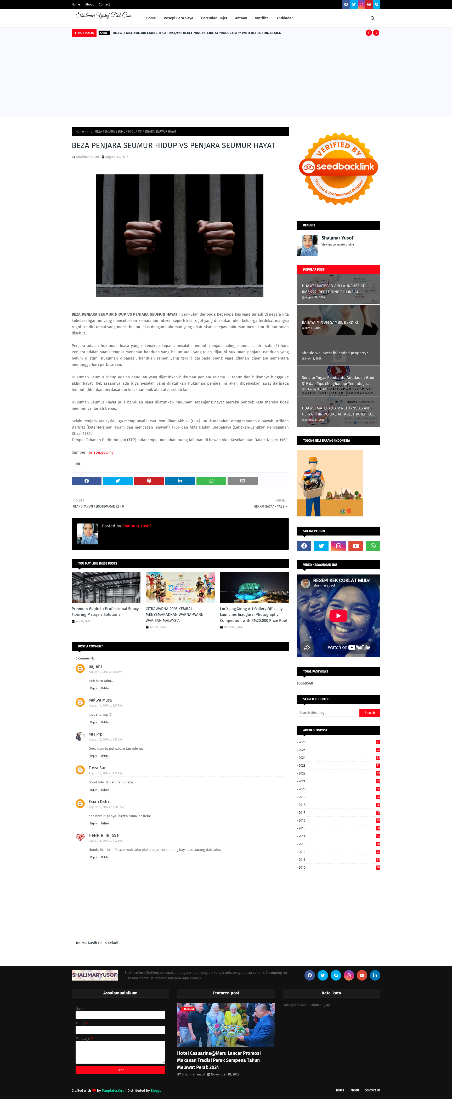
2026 (339, 742)
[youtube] (355, 546)
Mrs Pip (96, 734)
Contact (104, 4)
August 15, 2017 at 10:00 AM (106, 807)
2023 (339, 765)
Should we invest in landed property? (335, 353)
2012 (339, 852)
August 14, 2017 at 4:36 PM (105, 672)
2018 (339, 805)
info (89, 131)
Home (76, 4)
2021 (339, 781)
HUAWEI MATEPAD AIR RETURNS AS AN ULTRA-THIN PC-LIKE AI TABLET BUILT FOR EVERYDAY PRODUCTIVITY (337, 411)
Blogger (157, 1090)
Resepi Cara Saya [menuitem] (178, 18)
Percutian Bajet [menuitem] (214, 18)
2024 (339, 758)
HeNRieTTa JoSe (104, 835)
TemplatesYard (113, 1090)
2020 (339, 789)
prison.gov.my (101, 452)
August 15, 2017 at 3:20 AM (105, 739)
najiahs (95, 666)
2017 (339, 813)
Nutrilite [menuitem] (262, 18)
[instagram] (361, 4)
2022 (339, 773)
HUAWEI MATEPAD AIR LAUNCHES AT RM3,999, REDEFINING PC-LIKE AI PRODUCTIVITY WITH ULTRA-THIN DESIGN (197, 33)
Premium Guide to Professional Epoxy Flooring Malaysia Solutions (105, 611)
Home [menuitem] (151, 18)
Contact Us (372, 1090)
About (89, 4)
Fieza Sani (98, 767)
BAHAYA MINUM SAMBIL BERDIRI (330, 322)
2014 (339, 836)
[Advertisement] (226, 77)
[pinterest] (369, 4)
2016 (339, 820)
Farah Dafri (99, 801)
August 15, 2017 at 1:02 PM (105, 840)
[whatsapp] (373, 546)
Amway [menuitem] (241, 18)
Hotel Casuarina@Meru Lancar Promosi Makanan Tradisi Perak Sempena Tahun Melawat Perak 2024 (219, 1060)
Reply (93, 688)
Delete (105, 688)
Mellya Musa (100, 700)
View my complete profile (337, 244)
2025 (339, 750)
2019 (339, 797)
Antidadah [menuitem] (284, 18)
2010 (339, 867)
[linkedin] (375, 975)
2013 (339, 844)
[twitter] (354, 4)
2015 (339, 828)
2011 (339, 860)
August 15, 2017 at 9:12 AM (105, 773)
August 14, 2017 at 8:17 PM (105, 705)
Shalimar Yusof (87, 157)
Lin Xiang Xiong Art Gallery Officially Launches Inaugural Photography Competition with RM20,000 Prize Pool (253, 614)
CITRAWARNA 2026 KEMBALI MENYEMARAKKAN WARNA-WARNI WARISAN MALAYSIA (175, 614)
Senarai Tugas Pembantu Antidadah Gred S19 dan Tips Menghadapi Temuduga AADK (338, 380)
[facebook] (346, 4)
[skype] (376, 4)
